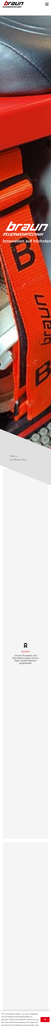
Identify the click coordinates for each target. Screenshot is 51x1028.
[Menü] (46, 4)
